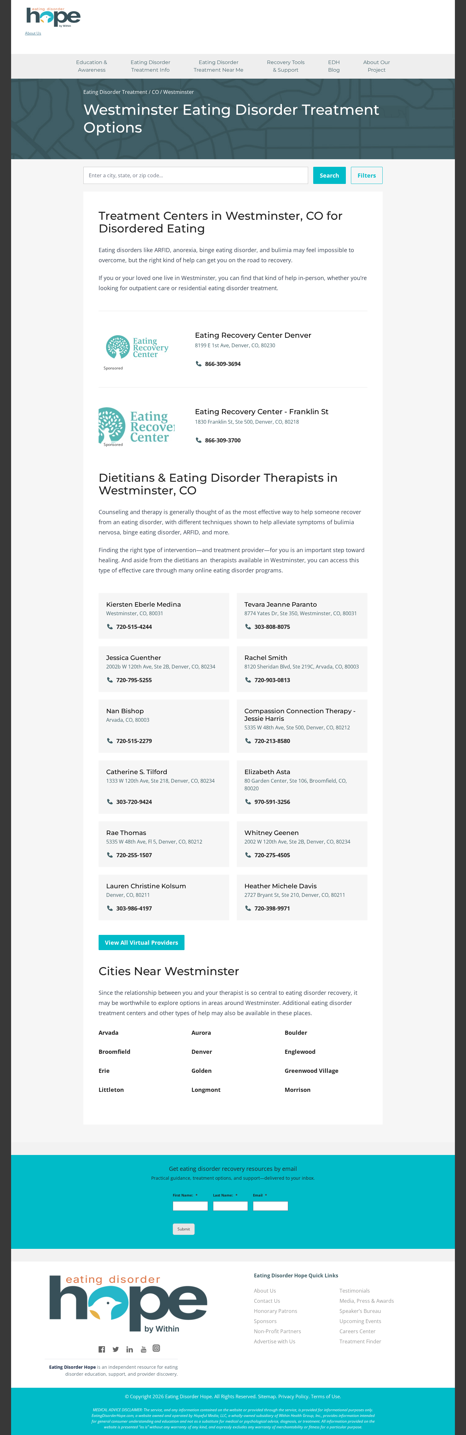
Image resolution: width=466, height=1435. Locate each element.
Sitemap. (267, 1396)
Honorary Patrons (275, 1311)
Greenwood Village (312, 1070)
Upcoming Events (360, 1321)
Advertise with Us (274, 1341)
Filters (367, 175)
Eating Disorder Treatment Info (150, 66)
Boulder (296, 1032)
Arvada (109, 1032)
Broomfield (114, 1051)
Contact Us (267, 1300)
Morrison (298, 1089)
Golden (201, 1070)
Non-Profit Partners (277, 1331)
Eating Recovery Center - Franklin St (262, 411)
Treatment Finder (360, 1341)
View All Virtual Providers (141, 942)
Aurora (201, 1032)
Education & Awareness (91, 66)
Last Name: (225, 1195)
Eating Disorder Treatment (115, 91)
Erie (104, 1070)
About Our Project (376, 66)
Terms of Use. (326, 1396)
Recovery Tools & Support (286, 66)
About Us (33, 33)
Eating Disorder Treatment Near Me (218, 66)
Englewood (300, 1051)
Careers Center (358, 1331)
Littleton (111, 1089)
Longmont (206, 1089)
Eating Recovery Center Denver (253, 335)
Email (260, 1195)
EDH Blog (334, 66)
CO (155, 91)
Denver (201, 1051)
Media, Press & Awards (367, 1300)
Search (329, 175)
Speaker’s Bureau (360, 1311)
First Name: (185, 1195)
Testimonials (355, 1290)
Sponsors (265, 1321)
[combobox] (195, 175)
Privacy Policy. (294, 1396)
